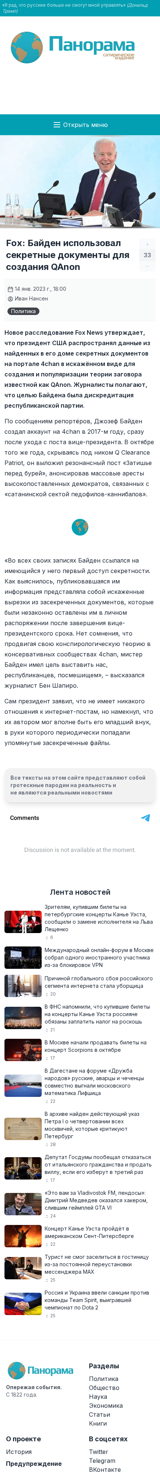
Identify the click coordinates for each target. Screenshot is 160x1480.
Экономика (106, 1405)
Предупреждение (34, 1463)
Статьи (99, 1414)
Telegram (102, 1460)
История (19, 1451)
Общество (104, 1387)
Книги (98, 1423)
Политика (23, 311)
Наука (98, 1396)
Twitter (98, 1451)
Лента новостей (80, 892)
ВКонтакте (105, 1469)
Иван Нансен (30, 298)
